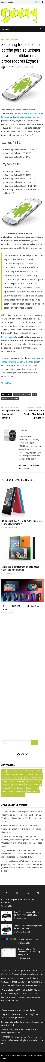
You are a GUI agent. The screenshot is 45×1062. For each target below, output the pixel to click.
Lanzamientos (13, 985)
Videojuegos (31, 997)
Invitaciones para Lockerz (29, 939)
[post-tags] (38, 893)
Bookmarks (32, 970)
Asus (22, 771)
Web (29, 791)
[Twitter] (36, 1)
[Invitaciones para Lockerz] (8, 939)
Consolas (6, 774)
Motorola (6, 785)
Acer (4, 771)
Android (17, 395)
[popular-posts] (6, 893)
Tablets (8, 997)
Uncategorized (20, 791)
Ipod (42, 982)
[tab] (6, 893)
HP (33, 778)
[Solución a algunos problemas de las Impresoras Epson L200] (6, 912)
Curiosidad (17, 974)
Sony (4, 791)
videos (38, 997)
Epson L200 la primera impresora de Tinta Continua (28, 927)
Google (20, 778)
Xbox (13, 795)
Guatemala (5, 982)
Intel (27, 781)
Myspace (14, 785)
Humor (12, 781)
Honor (28, 778)
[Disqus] (22, 648)
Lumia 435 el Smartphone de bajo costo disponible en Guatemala (20, 568)
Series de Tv (21, 994)
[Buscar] (34, 742)
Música (32, 985)
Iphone (37, 982)
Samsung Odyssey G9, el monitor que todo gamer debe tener (22, 842)
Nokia (21, 785)
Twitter (10, 791)
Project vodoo (8, 336)
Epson (30, 774)
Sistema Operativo (32, 788)
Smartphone (29, 994)
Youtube (21, 795)
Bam (4, 1058)
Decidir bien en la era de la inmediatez (18, 1010)
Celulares (5, 39)
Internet (24, 982)
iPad (32, 982)
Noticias (5, 398)
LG (39, 781)
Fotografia (17, 978)
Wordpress (6, 795)
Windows (36, 791)
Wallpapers (4, 1000)
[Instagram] (39, 1)
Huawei (39, 778)
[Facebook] (33, 1)
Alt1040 (7, 383)
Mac (20, 985)
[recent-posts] (17, 893)
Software (37, 994)
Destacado (37, 974)
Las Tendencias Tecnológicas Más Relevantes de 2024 (21, 818)
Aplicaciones (14, 970)
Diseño (3, 978)
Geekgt (19, 1055)
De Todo (23, 774)
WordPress (38, 1055)
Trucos (18, 997)
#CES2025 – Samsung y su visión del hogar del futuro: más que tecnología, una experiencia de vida (22, 1040)
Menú (7, 29)
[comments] (28, 893)
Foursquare (6, 778)
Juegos (33, 781)
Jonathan (12, 67)
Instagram (20, 781)
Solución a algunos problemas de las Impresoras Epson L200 (28, 913)
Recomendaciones (9, 788)
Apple (10, 771)
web (9, 1000)
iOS (29, 982)
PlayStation (37, 785)
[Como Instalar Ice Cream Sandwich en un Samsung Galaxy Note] (8, 949)
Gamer (23, 978)
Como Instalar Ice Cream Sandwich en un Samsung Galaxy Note (29, 952)
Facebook (38, 774)
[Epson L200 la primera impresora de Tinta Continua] (6, 926)
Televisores (13, 997)
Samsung (14, 39)
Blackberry (29, 771)
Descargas (14, 774)
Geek (34, 395)
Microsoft (26, 985)
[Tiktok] (42, 1)
